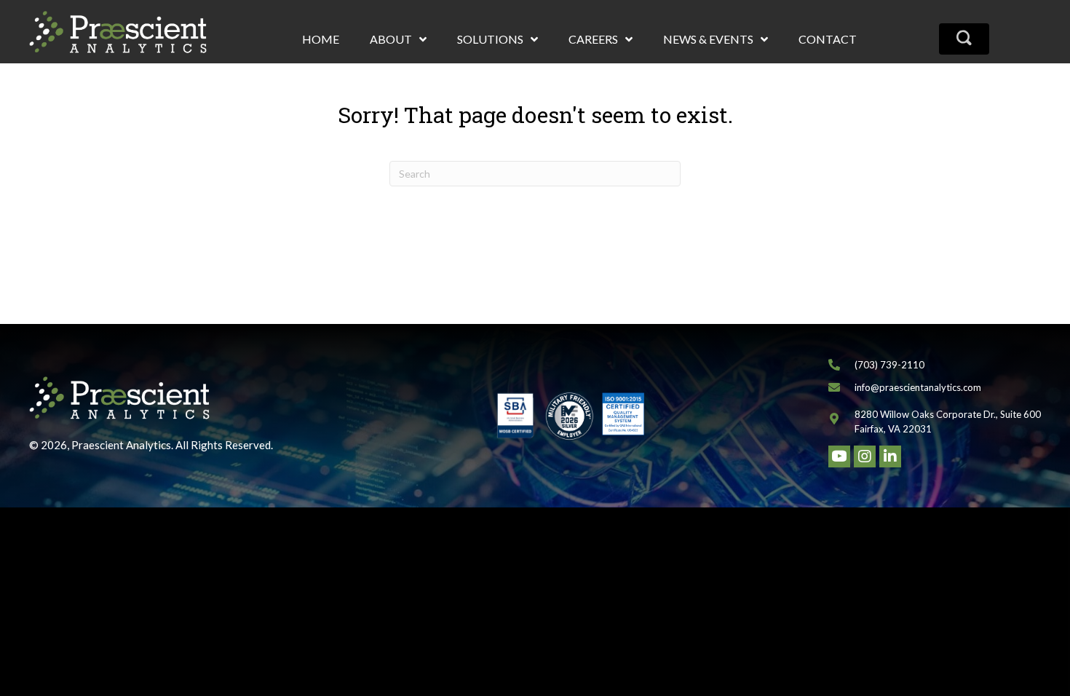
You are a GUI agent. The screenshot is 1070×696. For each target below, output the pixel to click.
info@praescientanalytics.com (918, 387)
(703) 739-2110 (889, 365)
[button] (964, 39)
